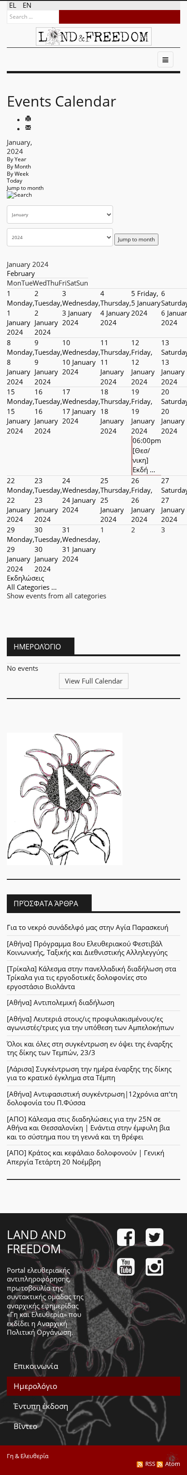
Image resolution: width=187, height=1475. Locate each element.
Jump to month (25, 188)
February (21, 273)
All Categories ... (32, 587)
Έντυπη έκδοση (41, 1406)
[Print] (28, 119)
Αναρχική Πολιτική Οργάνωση (39, 1328)
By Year (16, 159)
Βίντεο (25, 1426)
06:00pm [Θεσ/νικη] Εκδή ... (147, 455)
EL (13, 5)
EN (27, 5)
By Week (18, 174)
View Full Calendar (94, 680)
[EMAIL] (28, 128)
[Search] (19, 198)
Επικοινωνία (36, 1366)
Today (14, 180)
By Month (19, 166)
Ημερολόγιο (35, 1386)
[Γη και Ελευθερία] (94, 36)
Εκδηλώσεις (25, 577)
